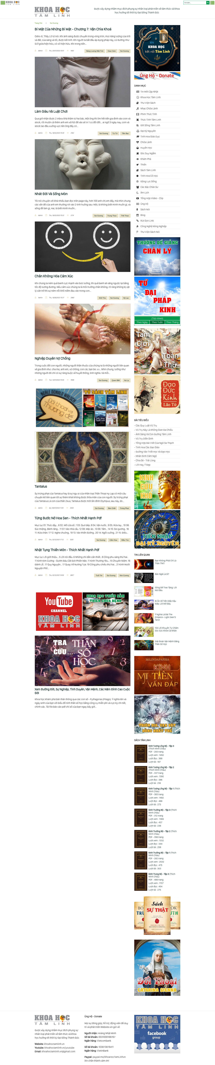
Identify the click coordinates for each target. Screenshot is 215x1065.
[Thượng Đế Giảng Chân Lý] (157, 274)
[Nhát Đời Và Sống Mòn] (83, 164)
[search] (207, 2)
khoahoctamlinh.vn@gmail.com (58, 1051)
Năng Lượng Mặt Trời (94, 51)
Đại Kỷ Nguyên (148, 131)
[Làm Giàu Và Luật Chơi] (83, 82)
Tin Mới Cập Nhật (149, 91)
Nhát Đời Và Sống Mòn (51, 194)
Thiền (143, 164)
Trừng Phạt (124, 508)
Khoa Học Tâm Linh (150, 97)
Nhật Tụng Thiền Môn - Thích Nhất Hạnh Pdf (67, 550)
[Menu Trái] (3, 4)
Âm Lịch (144, 192)
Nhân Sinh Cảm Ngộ (146, 456)
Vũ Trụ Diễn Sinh (144, 438)
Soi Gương (54, 23)
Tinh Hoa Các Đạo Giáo (148, 447)
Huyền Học (146, 147)
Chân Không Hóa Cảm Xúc (54, 276)
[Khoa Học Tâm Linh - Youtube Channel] (59, 631)
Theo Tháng (172, 322)
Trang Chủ (38, 23)
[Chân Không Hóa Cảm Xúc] (83, 246)
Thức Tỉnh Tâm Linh (150, 119)
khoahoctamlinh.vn (54, 1043)
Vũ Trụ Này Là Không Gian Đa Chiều (154, 430)
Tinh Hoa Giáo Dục (150, 136)
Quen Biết (116, 380)
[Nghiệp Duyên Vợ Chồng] (83, 329)
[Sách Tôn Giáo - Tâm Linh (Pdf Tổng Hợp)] (106, 427)
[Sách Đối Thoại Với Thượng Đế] (59, 427)
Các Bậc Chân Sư (149, 187)
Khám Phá (145, 159)
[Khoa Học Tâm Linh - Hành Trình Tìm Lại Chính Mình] (157, 70)
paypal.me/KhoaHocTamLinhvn (109, 1056)
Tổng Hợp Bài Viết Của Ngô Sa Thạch (155, 443)
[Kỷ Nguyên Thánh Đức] (157, 547)
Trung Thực (112, 216)
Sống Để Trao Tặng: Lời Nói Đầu (166, 589)
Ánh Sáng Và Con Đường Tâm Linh (153, 434)
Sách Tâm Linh (148, 170)
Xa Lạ (126, 380)
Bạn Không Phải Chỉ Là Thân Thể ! (165, 562)
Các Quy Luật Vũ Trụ (146, 425)
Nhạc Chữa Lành (149, 108)
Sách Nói (145, 209)
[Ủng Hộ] (157, 78)
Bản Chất (111, 508)
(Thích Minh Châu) (161, 747)
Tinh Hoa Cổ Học (149, 176)
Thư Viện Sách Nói (150, 232)
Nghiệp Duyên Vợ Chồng (52, 358)
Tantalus (41, 486)
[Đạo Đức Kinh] (157, 413)
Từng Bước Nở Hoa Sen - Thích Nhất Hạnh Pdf (68, 518)
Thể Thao (125, 216)
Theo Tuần (157, 322)
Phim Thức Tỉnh (148, 114)
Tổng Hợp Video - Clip (151, 198)
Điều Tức (125, 540)
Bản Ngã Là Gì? (162, 574)
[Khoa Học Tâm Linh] (12, 4)
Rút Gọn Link (147, 220)
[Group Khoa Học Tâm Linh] (157, 1052)
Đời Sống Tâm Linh (150, 125)
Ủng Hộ (144, 204)
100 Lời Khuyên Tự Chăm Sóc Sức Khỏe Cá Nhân (166, 629)
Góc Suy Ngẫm (148, 153)
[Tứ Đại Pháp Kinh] (157, 314)
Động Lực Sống (148, 181)
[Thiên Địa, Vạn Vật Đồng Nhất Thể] (157, 733)
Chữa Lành (146, 142)
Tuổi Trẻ (99, 575)
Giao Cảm (112, 51)
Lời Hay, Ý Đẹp (143, 464)
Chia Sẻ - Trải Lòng (145, 460)
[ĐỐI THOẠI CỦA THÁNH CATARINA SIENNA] (157, 994)
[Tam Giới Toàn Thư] (157, 373)
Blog (142, 215)
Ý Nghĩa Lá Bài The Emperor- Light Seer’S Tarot (165, 617)
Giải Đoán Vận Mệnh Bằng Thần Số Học (167, 642)
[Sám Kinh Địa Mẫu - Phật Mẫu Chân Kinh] (157, 508)
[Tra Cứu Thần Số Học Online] (83, 637)
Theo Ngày (142, 322)
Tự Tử (114, 133)
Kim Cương (124, 575)
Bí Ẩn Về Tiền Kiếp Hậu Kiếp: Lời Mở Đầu (165, 602)
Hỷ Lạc (126, 298)
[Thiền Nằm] (106, 631)
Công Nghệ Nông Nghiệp (153, 226)
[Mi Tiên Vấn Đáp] (157, 693)
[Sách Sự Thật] (157, 933)
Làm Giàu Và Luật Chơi (51, 111)
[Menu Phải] (212, 4)
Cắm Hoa (113, 540)
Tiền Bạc (125, 133)
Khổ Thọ (102, 298)
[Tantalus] (83, 457)
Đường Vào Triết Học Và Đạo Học (153, 451)
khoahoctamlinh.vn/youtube (59, 1047)
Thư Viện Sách (148, 103)
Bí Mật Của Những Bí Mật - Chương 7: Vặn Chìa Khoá (73, 29)
